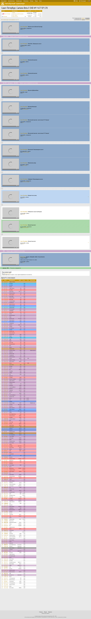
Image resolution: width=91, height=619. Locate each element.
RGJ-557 (6, 412)
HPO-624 (6, 361)
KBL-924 (6, 307)
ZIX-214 (5, 450)
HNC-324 (6, 344)
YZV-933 (6, 517)
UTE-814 (6, 371)
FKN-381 (6, 525)
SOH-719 (6, 570)
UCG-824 (6, 516)
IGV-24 (5, 321)
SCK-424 (6, 347)
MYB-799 (6, 449)
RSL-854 (6, 552)
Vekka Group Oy (15, 16)
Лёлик (24, 214)
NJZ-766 (6, 492)
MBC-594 (6, 325)
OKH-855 (6, 298)
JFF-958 (5, 463)
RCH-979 (6, 329)
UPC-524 (6, 350)
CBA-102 (6, 391)
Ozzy (24, 262)
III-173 (5, 431)
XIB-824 (6, 434)
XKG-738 (6, 478)
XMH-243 (6, 390)
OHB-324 (6, 334)
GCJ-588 (6, 427)
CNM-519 (6, 575)
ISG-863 (6, 474)
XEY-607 (6, 489)
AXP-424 (6, 374)
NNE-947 (6, 544)
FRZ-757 (6, 562)
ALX (23, 243)
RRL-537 (6, 538)
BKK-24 (5, 309)
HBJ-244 (6, 323)
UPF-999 (6, 513)
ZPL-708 (6, 587)
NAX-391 (6, 396)
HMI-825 (6, 490)
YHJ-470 (6, 508)
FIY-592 (5, 460)
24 (2, 282)
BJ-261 (5, 291)
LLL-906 (6, 511)
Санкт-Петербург (7, 13)
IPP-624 (6, 568)
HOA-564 (6, 355)
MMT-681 (6, 505)
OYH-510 (6, 447)
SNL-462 (6, 556)
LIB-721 (5, 428)
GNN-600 (6, 546)
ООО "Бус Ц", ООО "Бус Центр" (17, 13)
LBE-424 (6, 282)
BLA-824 (6, 382)
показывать (88, 19)
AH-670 (5, 286)
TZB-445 (6, 533)
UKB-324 (6, 339)
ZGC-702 (6, 411)
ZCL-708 (6, 379)
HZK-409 (6, 470)
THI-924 (6, 519)
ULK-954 (6, 341)
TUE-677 (6, 363)
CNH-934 (6, 501)
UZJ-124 (6, 509)
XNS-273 (6, 579)
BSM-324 (6, 458)
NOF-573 (6, 583)
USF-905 (6, 554)
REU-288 (6, 326)
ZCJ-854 (5, 377)
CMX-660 (6, 503)
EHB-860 (6, 380)
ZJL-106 (5, 527)
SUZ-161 (6, 514)
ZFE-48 (5, 317)
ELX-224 (6, 417)
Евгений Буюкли (25, 109)
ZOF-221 (6, 455)
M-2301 (5, 285)
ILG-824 (5, 384)
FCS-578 (6, 364)
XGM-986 (6, 419)
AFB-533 (6, 388)
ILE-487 (5, 540)
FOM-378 (6, 576)
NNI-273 (6, 506)
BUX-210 (6, 559)
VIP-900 (5, 436)
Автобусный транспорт (15, 4)
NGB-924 (6, 479)
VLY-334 (6, 446)
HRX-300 (6, 369)
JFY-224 (5, 409)
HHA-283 (6, 320)
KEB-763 (6, 345)
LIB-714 (5, 430)
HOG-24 (5, 315)
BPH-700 (6, 522)
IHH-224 (6, 398)
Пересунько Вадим (26, 152)
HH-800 (5, 294)
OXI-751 (6, 482)
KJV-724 (6, 376)
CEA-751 (6, 438)
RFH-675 (6, 393)
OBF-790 (6, 466)
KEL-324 (6, 352)
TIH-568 (6, 425)
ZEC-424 (6, 385)
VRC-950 (6, 328)
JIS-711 (5, 536)
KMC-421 (6, 530)
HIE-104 (6, 414)
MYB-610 (6, 439)
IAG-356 (5, 462)
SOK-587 (6, 548)
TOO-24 (6, 312)
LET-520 (6, 360)
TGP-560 (6, 403)
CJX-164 (6, 549)
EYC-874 (6, 441)
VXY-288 (6, 468)
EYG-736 (6, 444)
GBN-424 (6, 420)
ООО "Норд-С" (15, 15)
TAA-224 (6, 318)
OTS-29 (5, 305)
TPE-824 (6, 342)
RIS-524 (5, 433)
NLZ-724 (6, 493)
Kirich (24, 29)
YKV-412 (6, 565)
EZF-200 (6, 452)
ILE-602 (5, 498)
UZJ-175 (6, 497)
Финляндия (5, 16)
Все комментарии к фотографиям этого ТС (10, 19)
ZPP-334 (6, 586)
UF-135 (5, 288)
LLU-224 (6, 476)
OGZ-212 (6, 415)
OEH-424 (6, 331)
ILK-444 (5, 543)
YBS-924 (6, 422)
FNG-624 (6, 564)
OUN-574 (6, 500)
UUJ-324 (6, 372)
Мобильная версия (45, 613)
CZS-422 (6, 484)
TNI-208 (6, 457)
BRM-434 (6, 487)
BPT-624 (6, 528)
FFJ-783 (5, 454)
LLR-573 (6, 524)
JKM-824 (6, 560)
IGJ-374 (5, 406)
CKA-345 (6, 532)
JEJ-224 (5, 395)
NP (23, 122)
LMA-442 (6, 535)
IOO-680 (6, 567)
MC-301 (5, 283)
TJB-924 (6, 299)
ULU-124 (6, 337)
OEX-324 (6, 333)
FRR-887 (6, 581)
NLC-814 (6, 571)
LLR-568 (6, 521)
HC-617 (5, 293)
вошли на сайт (8, 273)
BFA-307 (6, 387)
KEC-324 (6, 348)
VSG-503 (6, 473)
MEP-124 (6, 368)
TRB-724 (6, 353)
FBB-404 (6, 401)
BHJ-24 (5, 310)
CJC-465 (5, 481)
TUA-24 (5, 313)
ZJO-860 (6, 471)
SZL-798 (6, 584)
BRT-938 (6, 495)
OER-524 (6, 304)
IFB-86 (5, 302)
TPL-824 (6, 358)
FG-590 (5, 296)
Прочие (13, 12)
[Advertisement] (45, 600)
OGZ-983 (6, 423)
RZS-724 (6, 573)
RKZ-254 (6, 404)
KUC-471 (6, 578)
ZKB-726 (6, 485)
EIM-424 (6, 407)
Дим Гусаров (25, 165)
